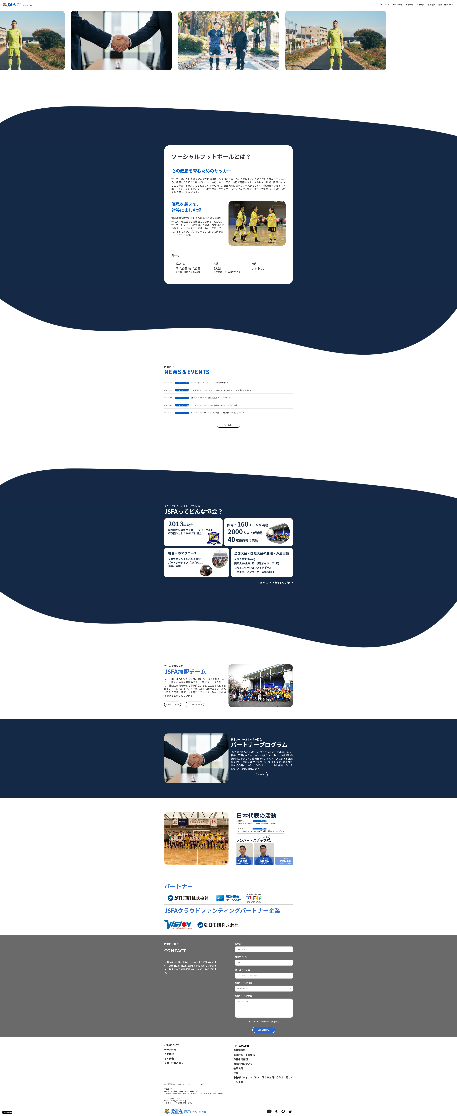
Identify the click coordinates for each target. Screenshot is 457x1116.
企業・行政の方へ (446, 4)
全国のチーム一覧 (172, 704)
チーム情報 (397, 4)
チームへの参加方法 (194, 704)
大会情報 (409, 4)
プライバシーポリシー (260, 1021)
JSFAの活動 (241, 1046)
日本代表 (420, 4)
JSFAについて (383, 4)
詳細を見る (262, 774)
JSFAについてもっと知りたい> (276, 582)
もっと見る (228, 424)
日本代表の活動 (256, 815)
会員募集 (431, 4)
